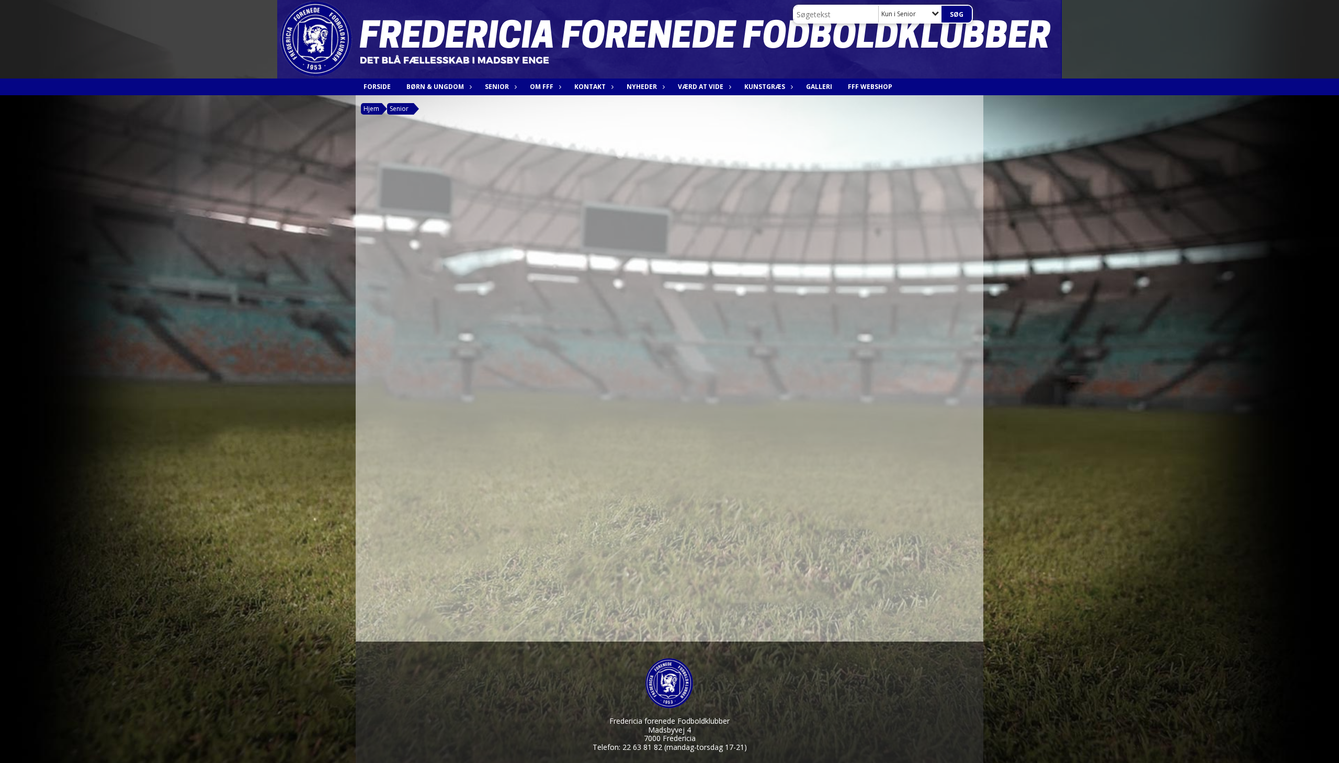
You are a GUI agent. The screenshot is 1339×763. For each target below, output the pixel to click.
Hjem (371, 108)
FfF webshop (870, 86)
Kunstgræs (764, 86)
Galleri (819, 86)
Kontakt (590, 86)
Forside (377, 86)
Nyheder (642, 86)
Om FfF (541, 86)
